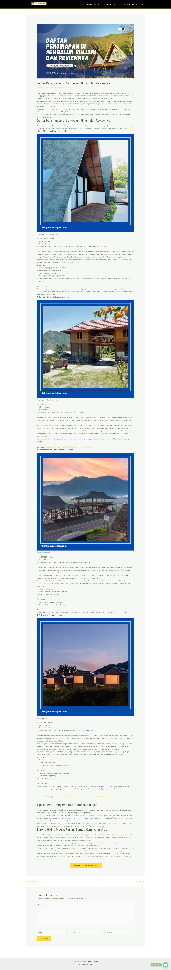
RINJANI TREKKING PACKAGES (108, 4)
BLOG (142, 4)
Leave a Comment (43, 87)
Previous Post (32, 881)
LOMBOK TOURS (129, 4)
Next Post (140, 881)
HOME (82, 4)
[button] (91, 4)
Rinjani (53, 87)
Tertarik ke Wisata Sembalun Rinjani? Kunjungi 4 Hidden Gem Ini (68, 447)
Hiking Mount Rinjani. (116, 835)
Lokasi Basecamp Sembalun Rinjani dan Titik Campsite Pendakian (79, 797)
